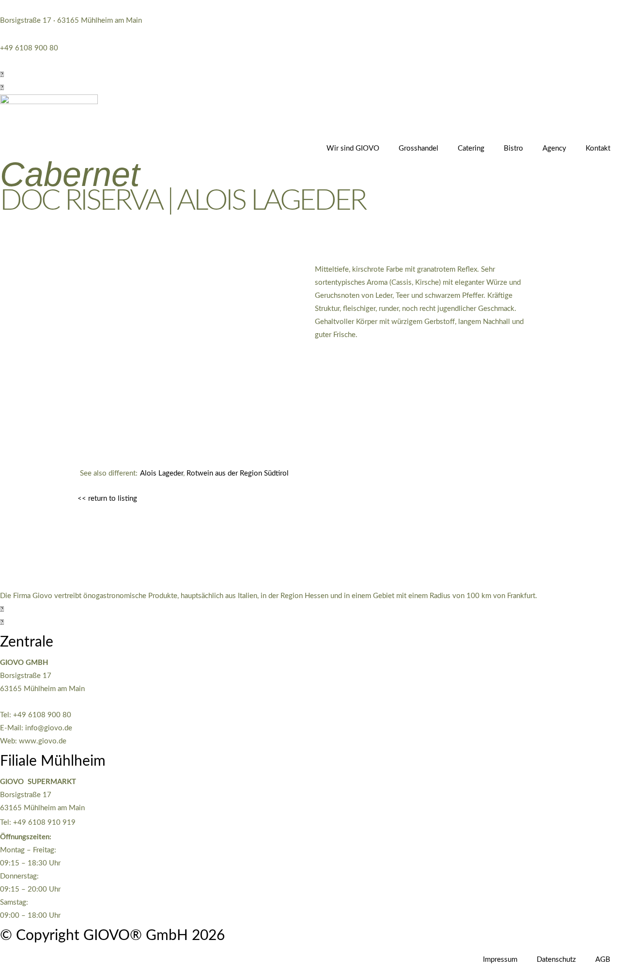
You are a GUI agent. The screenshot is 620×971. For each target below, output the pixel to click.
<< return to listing (107, 498)
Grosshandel (418, 148)
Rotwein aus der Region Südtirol (237, 473)
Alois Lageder (161, 473)
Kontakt (598, 148)
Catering (471, 148)
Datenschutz (556, 959)
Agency (554, 148)
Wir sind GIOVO (352, 148)
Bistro (513, 148)
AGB (602, 959)
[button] (2, 74)
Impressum (500, 959)
